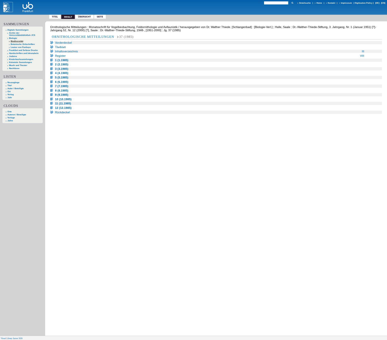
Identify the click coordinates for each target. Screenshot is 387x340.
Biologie (13, 38)
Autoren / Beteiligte (16, 114)
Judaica (13, 56)
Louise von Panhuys (21, 47)
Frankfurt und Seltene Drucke (23, 50)
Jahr (9, 97)
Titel (55, 16)
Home (319, 3)
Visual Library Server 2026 (12, 338)
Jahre (10, 121)
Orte (9, 111)
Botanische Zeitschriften (23, 44)
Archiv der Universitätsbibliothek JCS (22, 34)
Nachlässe (14, 68)
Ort (8, 91)
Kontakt (331, 3)
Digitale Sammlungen (17, 30)
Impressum (346, 3)
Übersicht (84, 16)
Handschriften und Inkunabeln (23, 53)
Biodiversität (17, 41)
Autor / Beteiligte (15, 88)
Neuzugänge (13, 82)
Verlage (11, 117)
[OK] (292, 3)
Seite (100, 16)
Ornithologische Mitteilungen (83, 36)
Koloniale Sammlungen (20, 62)
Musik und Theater (18, 65)
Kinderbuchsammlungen (21, 59)
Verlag (10, 94)
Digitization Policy (363, 3)
